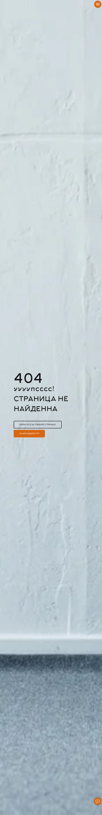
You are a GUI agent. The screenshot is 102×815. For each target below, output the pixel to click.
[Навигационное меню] (98, 4)
